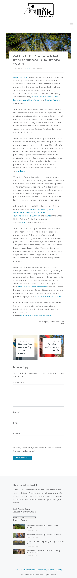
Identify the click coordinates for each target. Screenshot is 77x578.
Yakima (34, 96)
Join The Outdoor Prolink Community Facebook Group (38, 569)
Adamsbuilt (24, 216)
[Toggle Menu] (71, 23)
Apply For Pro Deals (21, 509)
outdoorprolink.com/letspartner (32, 286)
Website (16, 433)
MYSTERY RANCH (46, 96)
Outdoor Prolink (20, 77)
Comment (18, 382)
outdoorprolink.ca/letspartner (48, 296)
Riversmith (27, 212)
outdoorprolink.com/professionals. (35, 315)
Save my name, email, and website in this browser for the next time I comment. (37, 449)
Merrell (26, 100)
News (29, 68)
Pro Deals (62, 323)
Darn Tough (34, 100)
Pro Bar (35, 212)
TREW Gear (35, 216)
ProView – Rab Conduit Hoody (52, 347)
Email (16, 423)
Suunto (48, 216)
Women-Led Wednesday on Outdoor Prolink (25, 349)
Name (16, 412)
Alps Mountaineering (39, 209)
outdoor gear (43, 322)
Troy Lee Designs (52, 100)
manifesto (20, 171)
